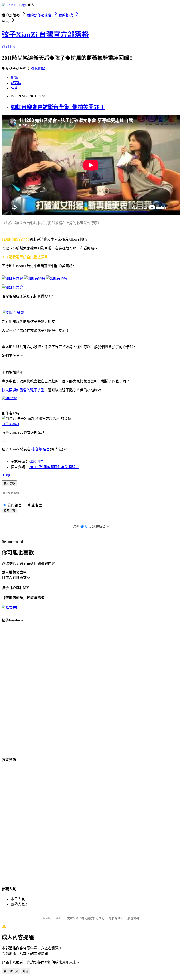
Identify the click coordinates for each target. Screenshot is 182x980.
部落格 (16, 83)
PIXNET (58, 918)
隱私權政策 (116, 918)
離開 (25, 971)
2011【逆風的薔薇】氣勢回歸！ (54, 467)
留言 (46, 449)
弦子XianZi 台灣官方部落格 (45, 34)
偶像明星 (38, 69)
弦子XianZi (10, 424)
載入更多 (9, 483)
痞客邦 (36, 449)
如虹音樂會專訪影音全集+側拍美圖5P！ (58, 107)
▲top (6, 475)
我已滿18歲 (11, 971)
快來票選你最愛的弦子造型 (23, 390)
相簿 (14, 78)
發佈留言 (9, 510)
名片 (14, 88)
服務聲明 (133, 918)
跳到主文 (9, 47)
